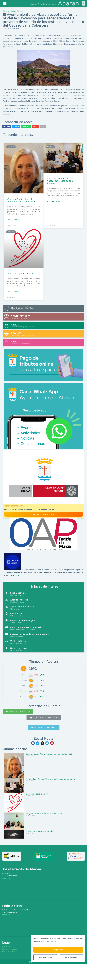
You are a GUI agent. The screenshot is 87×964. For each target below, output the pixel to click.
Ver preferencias (71, 957)
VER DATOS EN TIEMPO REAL (43, 514)
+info (17, 575)
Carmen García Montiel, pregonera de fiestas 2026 (21, 200)
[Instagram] (42, 743)
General (6, 11)
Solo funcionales (45, 957)
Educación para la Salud (20, 273)
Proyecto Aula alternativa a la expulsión (44, 813)
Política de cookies (48, 942)
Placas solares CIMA (13, 506)
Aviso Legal (6, 946)
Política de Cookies (8, 951)
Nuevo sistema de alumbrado (39, 831)
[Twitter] (37, 743)
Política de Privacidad (9, 949)
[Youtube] (52, 743)
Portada (20, 11)
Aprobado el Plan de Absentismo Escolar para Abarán (60, 181)
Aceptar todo (58, 950)
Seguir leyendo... (14, 219)
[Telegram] (47, 743)
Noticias (13, 11)
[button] (18, 711)
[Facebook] (33, 743)
